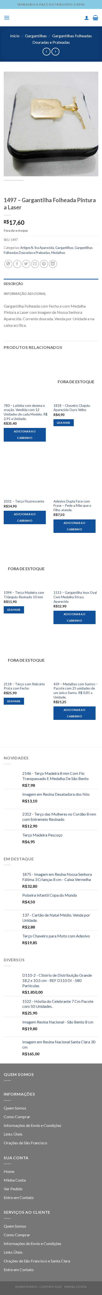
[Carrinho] (95, 17)
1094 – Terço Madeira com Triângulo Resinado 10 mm (24, 595)
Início (15, 35)
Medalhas (58, 253)
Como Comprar (17, 1116)
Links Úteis (13, 1134)
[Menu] (7, 17)
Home (9, 1171)
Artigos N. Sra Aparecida (37, 248)
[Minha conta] (86, 17)
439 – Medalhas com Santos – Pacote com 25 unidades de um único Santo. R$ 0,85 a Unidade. (75, 690)
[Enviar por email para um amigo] (35, 264)
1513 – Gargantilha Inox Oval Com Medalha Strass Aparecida (75, 597)
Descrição (13, 284)
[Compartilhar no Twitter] (26, 264)
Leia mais (63, 422)
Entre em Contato (19, 1197)
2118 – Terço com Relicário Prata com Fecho (24, 686)
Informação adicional (25, 294)
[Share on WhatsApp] (8, 264)
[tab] (51, 284)
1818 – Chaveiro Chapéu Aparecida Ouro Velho (71, 408)
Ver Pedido (13, 1188)
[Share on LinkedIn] (53, 264)
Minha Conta (15, 1180)
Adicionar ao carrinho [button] (25, 434)
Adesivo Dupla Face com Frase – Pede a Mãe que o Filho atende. (72, 505)
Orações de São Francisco (25, 1142)
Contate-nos (50, 1287)
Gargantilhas (36, 35)
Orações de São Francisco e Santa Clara (37, 1260)
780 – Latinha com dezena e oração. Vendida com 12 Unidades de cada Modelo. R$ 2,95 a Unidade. (26, 412)
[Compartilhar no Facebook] (17, 264)
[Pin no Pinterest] (44, 264)
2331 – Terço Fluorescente (24, 501)
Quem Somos (15, 1108)
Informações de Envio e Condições (32, 1125)
